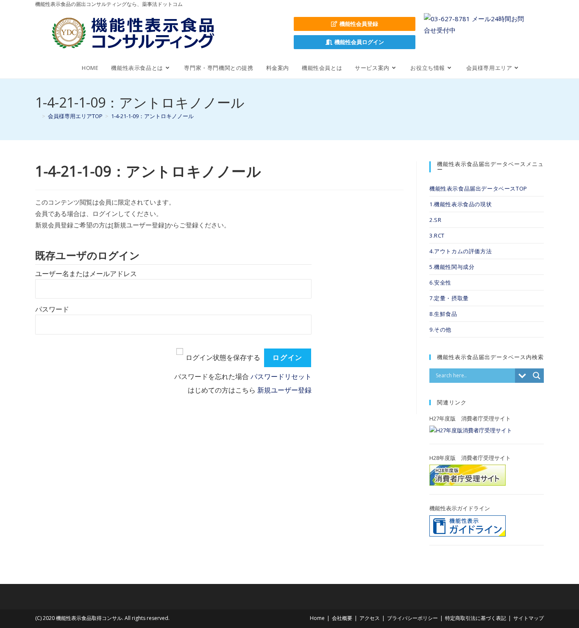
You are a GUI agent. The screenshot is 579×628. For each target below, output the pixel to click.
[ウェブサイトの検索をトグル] (535, 67)
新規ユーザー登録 (284, 390)
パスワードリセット (281, 376)
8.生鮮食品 (443, 314)
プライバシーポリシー (412, 618)
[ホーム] (37, 116)
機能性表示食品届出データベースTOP (478, 188)
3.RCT (437, 235)
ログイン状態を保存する (223, 357)
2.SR (435, 220)
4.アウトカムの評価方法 (460, 251)
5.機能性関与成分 (451, 267)
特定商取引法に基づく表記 (475, 618)
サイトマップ (528, 618)
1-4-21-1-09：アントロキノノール (152, 116)
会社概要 (342, 618)
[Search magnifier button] (536, 375)
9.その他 (440, 329)
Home (317, 618)
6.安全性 (440, 282)
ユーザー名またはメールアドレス (86, 273)
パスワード (52, 309)
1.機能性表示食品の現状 (460, 204)
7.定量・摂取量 (449, 298)
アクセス (369, 618)
